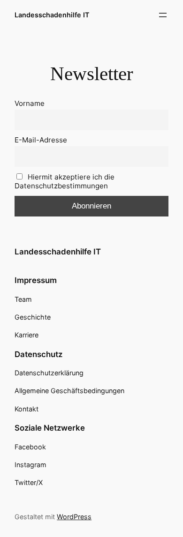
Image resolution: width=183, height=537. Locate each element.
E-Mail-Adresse (41, 139)
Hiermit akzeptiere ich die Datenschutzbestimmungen (64, 181)
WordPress (74, 517)
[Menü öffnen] (162, 15)
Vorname (30, 103)
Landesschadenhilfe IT (52, 15)
